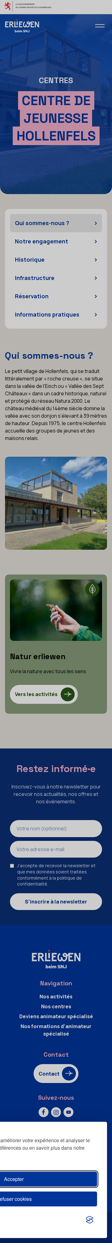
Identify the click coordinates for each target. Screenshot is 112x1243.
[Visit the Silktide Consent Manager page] (89, 1219)
